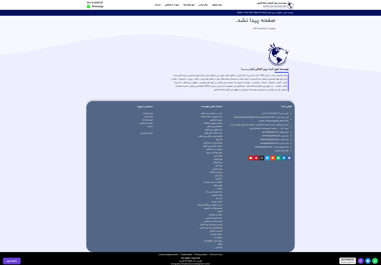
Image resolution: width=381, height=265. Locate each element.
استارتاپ (218, 178)
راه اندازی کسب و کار (214, 192)
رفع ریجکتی (217, 185)
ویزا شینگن (217, 162)
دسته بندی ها (147, 133)
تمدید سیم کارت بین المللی (211, 224)
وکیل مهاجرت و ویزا (214, 152)
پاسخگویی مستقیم (347, 262)
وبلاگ (220, 244)
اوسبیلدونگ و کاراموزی (213, 208)
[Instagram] (261, 158)
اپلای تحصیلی (217, 195)
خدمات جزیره (216, 201)
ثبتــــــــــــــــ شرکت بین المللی (211, 113)
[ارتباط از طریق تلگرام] (368, 261)
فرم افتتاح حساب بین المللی (211, 228)
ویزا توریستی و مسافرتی (212, 142)
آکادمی (219, 211)
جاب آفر (219, 198)
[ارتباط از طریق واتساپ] (375, 261)
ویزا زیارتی (218, 175)
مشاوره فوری (12, 261)
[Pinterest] (256, 158)
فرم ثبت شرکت (216, 231)
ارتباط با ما (218, 237)
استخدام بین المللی (214, 126)
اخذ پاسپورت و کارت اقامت (211, 116)
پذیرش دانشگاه (216, 172)
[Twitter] (267, 158)
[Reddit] (272, 158)
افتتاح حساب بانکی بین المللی (210, 136)
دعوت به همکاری (172, 4)
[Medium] (278, 158)
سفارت (219, 188)
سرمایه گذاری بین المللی (212, 146)
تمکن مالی (218, 156)
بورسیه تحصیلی (216, 120)
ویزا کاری (218, 165)
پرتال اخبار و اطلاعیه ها (213, 241)
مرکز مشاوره (217, 4)
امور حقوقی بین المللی (213, 129)
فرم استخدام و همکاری (213, 221)
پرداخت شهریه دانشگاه (213, 123)
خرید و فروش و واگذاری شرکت (209, 205)
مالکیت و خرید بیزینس (212, 182)
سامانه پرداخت (216, 234)
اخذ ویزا (219, 139)
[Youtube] (250, 158)
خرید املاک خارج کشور (213, 133)
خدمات (158, 4)
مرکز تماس (203, 4)
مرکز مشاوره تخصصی (214, 218)
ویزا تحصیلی (217, 169)
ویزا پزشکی (217, 159)
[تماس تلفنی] (361, 261)
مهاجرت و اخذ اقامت (214, 149)
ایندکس (219, 247)
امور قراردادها (189, 4)
